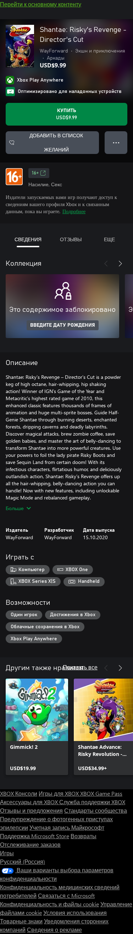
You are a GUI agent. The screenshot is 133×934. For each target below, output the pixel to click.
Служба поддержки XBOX (92, 802)
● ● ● (116, 142)
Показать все (80, 667)
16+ (35, 173)
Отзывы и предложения (31, 810)
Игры (7, 853)
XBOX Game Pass (101, 793)
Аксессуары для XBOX (29, 802)
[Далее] (120, 264)
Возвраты (83, 836)
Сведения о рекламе (54, 929)
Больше (15, 508)
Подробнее (73, 211)
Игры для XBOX (59, 793)
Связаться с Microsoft (66, 895)
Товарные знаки (21, 921)
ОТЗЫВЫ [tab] (71, 239)
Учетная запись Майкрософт (66, 827)
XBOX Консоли (18, 793)
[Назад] (106, 264)
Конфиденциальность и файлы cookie (49, 904)
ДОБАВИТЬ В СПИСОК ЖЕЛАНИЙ (56, 142)
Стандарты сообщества (95, 810)
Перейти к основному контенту (40, 4)
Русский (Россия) (22, 861)
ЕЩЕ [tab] (109, 239)
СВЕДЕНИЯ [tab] (28, 239)
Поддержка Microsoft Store (34, 836)
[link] (37, 727)
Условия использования (75, 912)
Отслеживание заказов (30, 844)
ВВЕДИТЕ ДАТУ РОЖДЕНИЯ (62, 325)
